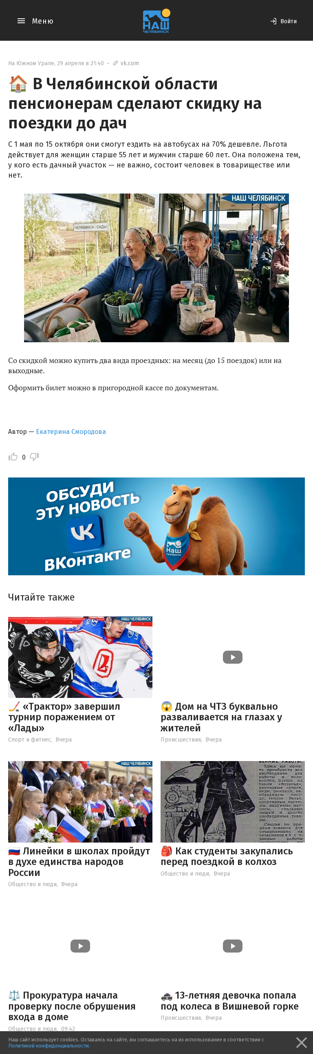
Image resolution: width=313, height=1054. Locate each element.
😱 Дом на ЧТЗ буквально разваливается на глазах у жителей (221, 717)
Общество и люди (32, 884)
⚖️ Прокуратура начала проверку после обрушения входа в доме (72, 1006)
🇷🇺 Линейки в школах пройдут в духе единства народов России (79, 861)
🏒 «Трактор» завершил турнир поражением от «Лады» (64, 717)
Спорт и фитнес (29, 739)
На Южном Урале (31, 63)
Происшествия (181, 739)
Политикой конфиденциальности (48, 1046)
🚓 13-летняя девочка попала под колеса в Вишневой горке (230, 1001)
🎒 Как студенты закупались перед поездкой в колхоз (227, 856)
